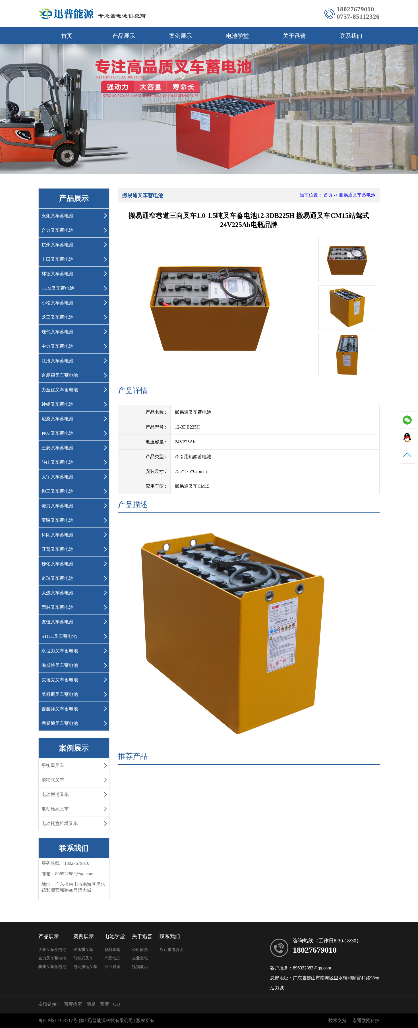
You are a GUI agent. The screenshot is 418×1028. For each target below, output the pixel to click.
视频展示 (140, 967)
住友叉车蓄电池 (57, 433)
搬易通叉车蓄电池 (60, 723)
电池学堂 (237, 36)
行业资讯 (112, 967)
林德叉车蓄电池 (57, 273)
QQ (116, 1004)
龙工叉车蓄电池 (57, 317)
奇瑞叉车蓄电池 (57, 578)
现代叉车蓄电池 (57, 331)
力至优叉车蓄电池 (60, 389)
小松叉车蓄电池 (57, 302)
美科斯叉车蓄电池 (60, 694)
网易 (91, 1004)
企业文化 (140, 958)
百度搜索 (73, 1004)
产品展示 (123, 36)
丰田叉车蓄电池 (57, 259)
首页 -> (331, 195)
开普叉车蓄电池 (57, 549)
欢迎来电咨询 (171, 950)
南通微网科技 (366, 1020)
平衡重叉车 (53, 765)
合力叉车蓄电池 (57, 230)
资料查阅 (112, 950)
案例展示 (180, 36)
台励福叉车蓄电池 (60, 375)
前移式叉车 (53, 779)
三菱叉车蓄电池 (57, 447)
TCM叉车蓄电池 (58, 288)
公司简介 (140, 950)
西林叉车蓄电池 (57, 607)
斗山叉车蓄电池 (57, 462)
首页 (67, 36)
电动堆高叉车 (55, 808)
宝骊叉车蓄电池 (57, 520)
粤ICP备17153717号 (57, 1020)
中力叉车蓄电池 (57, 346)
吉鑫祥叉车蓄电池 (60, 708)
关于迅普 (294, 36)
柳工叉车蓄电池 (57, 491)
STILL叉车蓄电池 (59, 636)
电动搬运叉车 (55, 794)
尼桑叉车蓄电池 (57, 418)
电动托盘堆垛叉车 (60, 823)
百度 (104, 1004)
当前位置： (311, 195)
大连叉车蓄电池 (57, 592)
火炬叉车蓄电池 (57, 215)
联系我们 (351, 36)
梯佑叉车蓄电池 (57, 563)
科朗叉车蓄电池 (57, 534)
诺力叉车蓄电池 (57, 505)
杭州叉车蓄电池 (57, 244)
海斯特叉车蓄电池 (60, 665)
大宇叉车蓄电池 (57, 476)
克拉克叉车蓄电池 (60, 679)
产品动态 (112, 958)
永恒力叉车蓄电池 (60, 650)
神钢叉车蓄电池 (57, 404)
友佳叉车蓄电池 (57, 621)
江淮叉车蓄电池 (57, 360)
